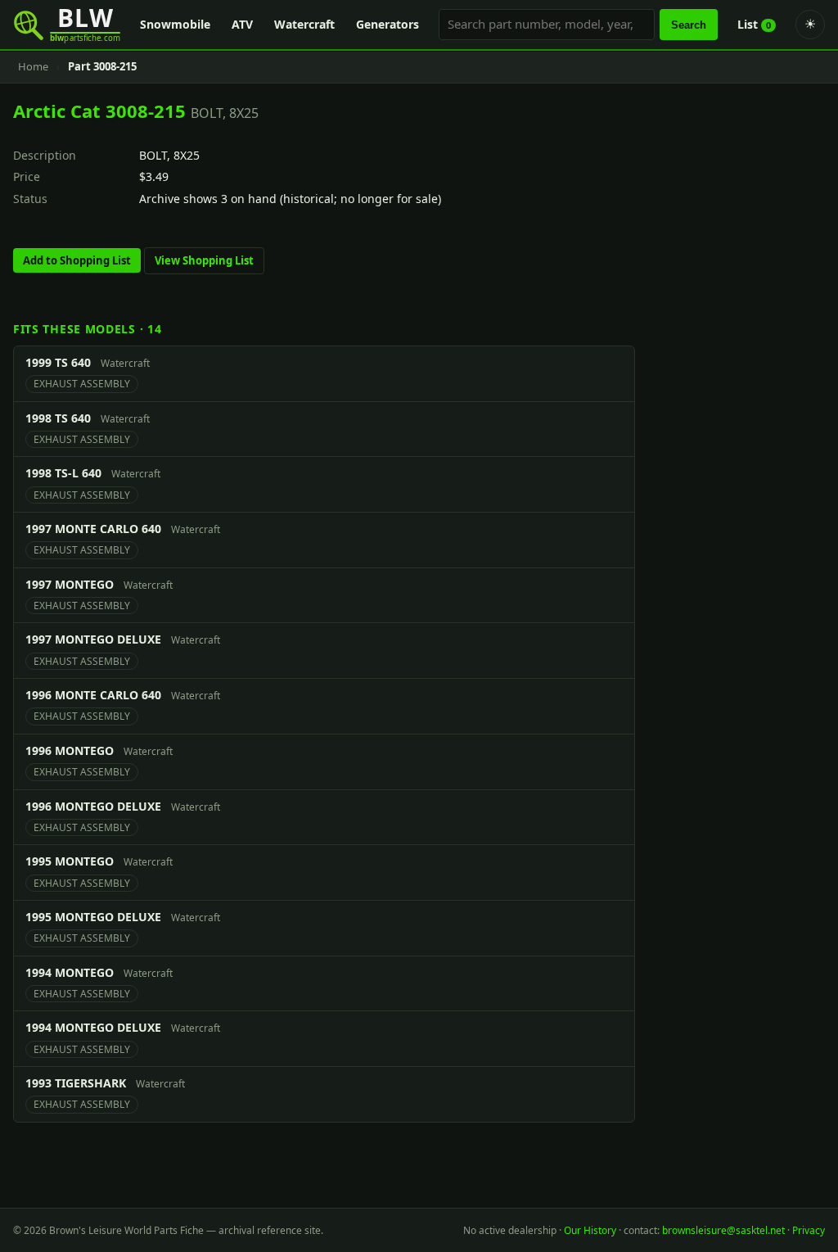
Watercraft (304, 24)
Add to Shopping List (77, 260)
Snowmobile (175, 24)
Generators (387, 24)
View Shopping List (204, 260)
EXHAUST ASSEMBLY (82, 384)
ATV (242, 24)
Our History (590, 1230)
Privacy (808, 1230)
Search (688, 25)
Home (33, 66)
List (754, 24)
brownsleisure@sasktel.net (723, 1230)
